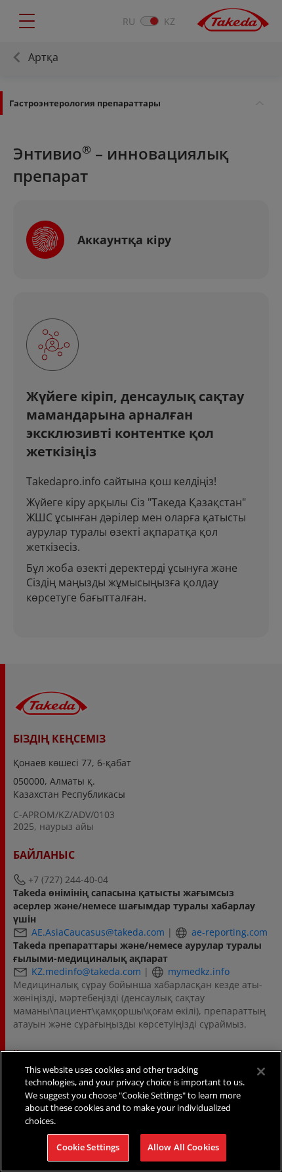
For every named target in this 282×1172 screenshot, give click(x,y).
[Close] (261, 1071)
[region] (141, 1111)
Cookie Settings (87, 1147)
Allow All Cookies (183, 1147)
